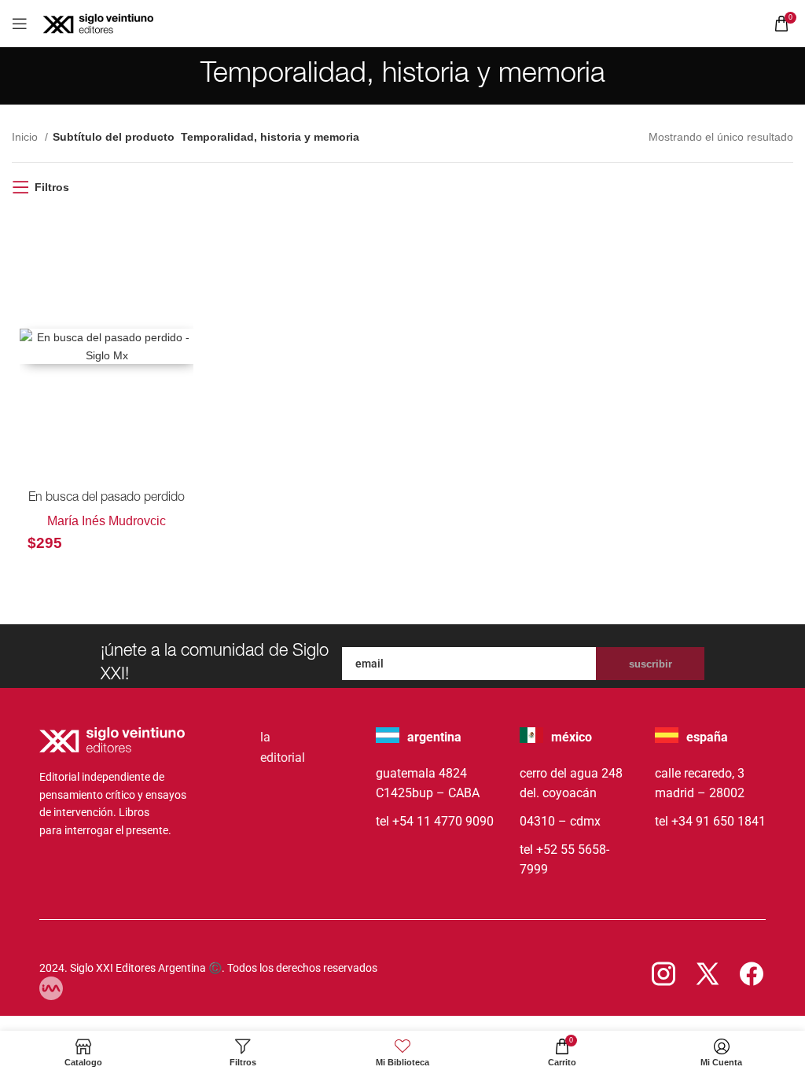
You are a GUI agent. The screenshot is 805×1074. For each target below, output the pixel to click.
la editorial (282, 747)
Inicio (26, 137)
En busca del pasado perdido (106, 498)
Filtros (52, 187)
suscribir (650, 664)
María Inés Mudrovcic (106, 521)
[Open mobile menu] (19, 23)
